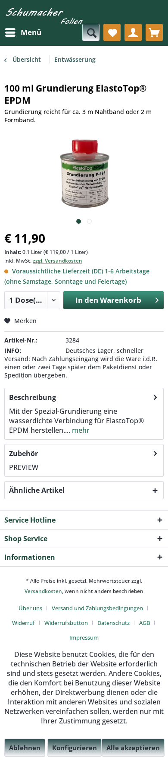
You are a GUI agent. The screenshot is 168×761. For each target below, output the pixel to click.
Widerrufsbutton (66, 623)
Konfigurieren (74, 747)
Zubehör (23, 453)
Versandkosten (43, 591)
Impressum (84, 637)
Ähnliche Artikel (37, 490)
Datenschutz (113, 623)
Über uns (30, 608)
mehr (80, 430)
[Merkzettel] (112, 32)
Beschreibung (32, 397)
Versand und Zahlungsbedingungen (97, 608)
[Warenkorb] (154, 32)
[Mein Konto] (133, 32)
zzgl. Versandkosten (57, 260)
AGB (144, 623)
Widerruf (23, 623)
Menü (31, 32)
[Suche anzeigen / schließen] (91, 32)
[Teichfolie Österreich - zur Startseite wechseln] (44, 18)
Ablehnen (24, 747)
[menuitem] (23, 32)
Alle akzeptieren (133, 747)
